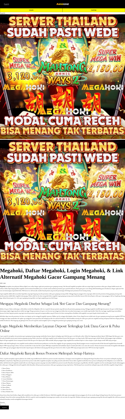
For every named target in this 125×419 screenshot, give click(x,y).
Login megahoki (4, 336)
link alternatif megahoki (32, 320)
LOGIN (31, 10)
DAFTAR (93, 10)
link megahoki (31, 397)
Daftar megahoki (4, 358)
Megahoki (6, 4)
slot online (17, 298)
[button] (4, 407)
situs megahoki (46, 309)
